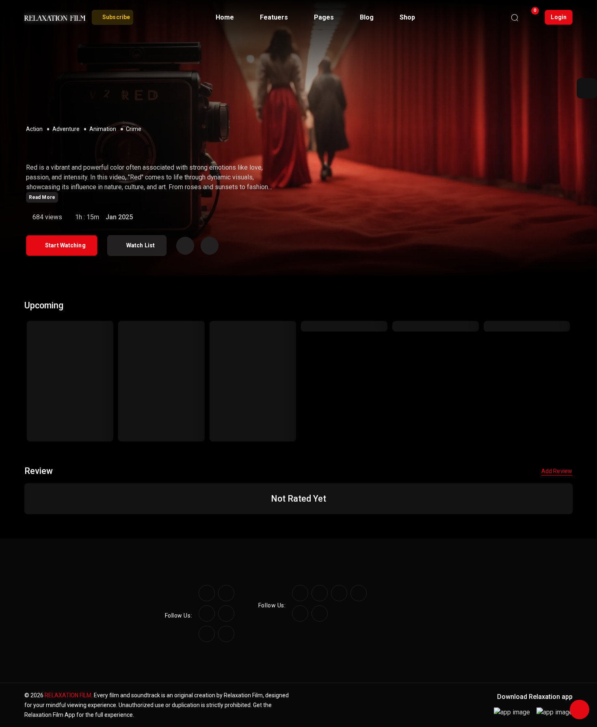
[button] (587, 88)
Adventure (66, 129)
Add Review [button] (556, 471)
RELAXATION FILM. (69, 695)
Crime (133, 129)
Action (34, 129)
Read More (42, 197)
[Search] (514, 17)
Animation (102, 129)
